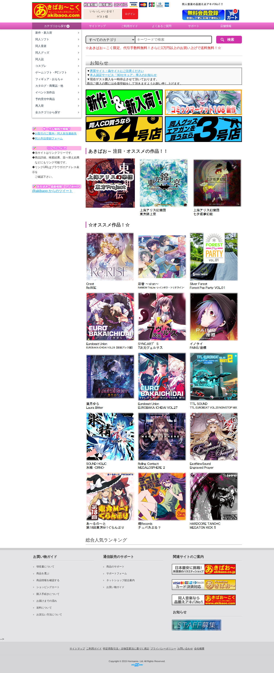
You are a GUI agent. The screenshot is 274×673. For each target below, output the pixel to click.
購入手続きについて (48, 593)
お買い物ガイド (115, 587)
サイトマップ (97, 26)
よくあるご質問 (161, 26)
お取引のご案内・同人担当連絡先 (56, 133)
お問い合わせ (185, 648)
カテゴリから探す (55, 26)
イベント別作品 (45, 92)
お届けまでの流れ (46, 600)
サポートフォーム (116, 573)
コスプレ (40, 65)
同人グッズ (42, 52)
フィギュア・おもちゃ (49, 79)
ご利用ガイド (129, 26)
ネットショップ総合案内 (120, 580)
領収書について (45, 566)
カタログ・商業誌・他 (49, 85)
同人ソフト (42, 39)
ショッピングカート (48, 587)
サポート (193, 26)
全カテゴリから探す (47, 112)
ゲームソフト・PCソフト (51, 72)
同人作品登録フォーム (49, 138)
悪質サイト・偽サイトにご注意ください (117, 71)
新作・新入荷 (43, 32)
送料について (44, 607)
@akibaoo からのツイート (52, 191)
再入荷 (39, 105)
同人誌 (39, 59)
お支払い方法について (49, 614)
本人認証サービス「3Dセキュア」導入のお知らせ (123, 75)
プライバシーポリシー (163, 648)
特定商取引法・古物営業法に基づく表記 (126, 648)
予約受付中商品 (45, 99)
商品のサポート (115, 566)
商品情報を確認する (48, 580)
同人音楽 (40, 46)
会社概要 (199, 648)
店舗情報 (225, 26)
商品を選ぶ (42, 573)
